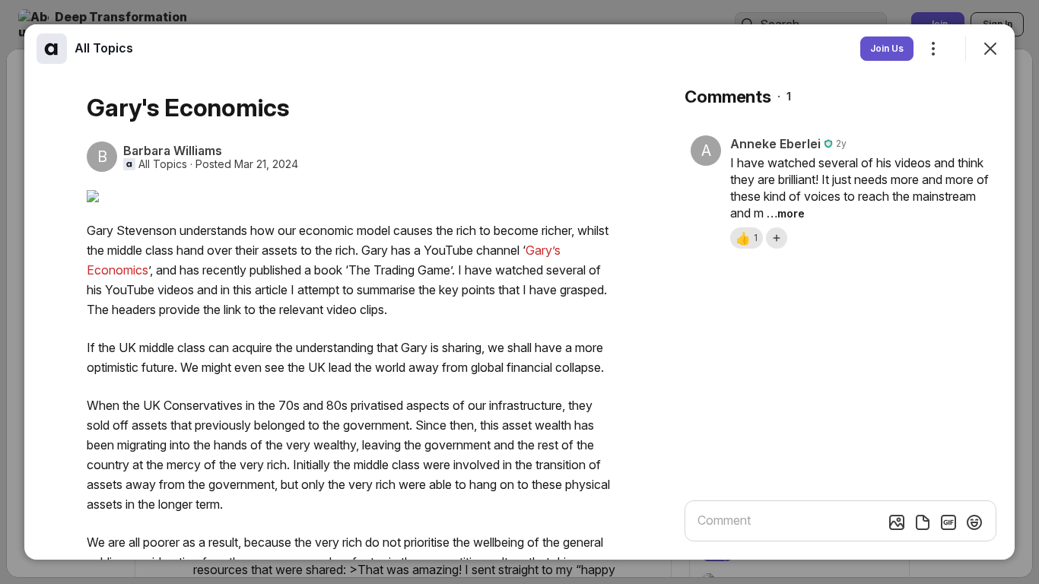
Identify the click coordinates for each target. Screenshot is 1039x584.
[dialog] (519, 292)
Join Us (887, 48)
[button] (746, 238)
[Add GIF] (948, 522)
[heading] (104, 48)
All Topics (162, 164)
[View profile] (52, 48)
